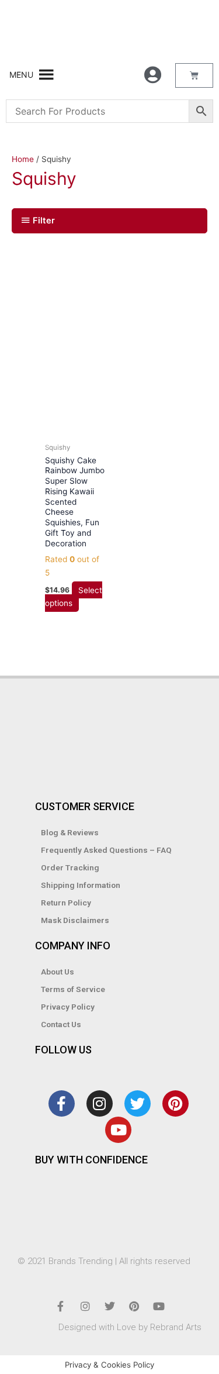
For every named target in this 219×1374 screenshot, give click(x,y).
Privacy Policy (68, 1006)
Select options (73, 596)
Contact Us (61, 1024)
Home (23, 159)
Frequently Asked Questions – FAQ (106, 850)
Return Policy (66, 902)
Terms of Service (73, 989)
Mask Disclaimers (75, 920)
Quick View (75, 427)
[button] (21, 75)
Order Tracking (70, 867)
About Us (57, 971)
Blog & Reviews (70, 832)
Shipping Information (80, 885)
